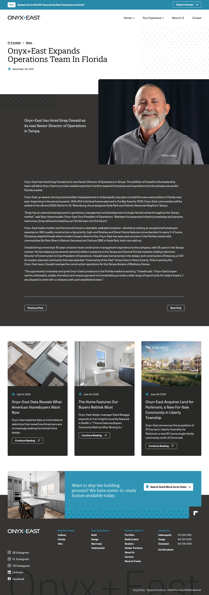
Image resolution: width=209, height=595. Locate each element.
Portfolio (129, 535)
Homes (128, 18)
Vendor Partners (134, 548)
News (29, 42)
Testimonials (98, 548)
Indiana (62, 535)
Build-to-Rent (131, 539)
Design (94, 539)
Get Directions (165, 549)
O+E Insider (14, 42)
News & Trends (133, 561)
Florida (61, 539)
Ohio (60, 543)
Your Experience (152, 18)
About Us (129, 552)
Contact (196, 18)
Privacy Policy (139, 589)
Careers (129, 556)
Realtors (129, 543)
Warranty (96, 543)
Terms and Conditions (156, 589)
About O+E (178, 18)
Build (94, 535)
